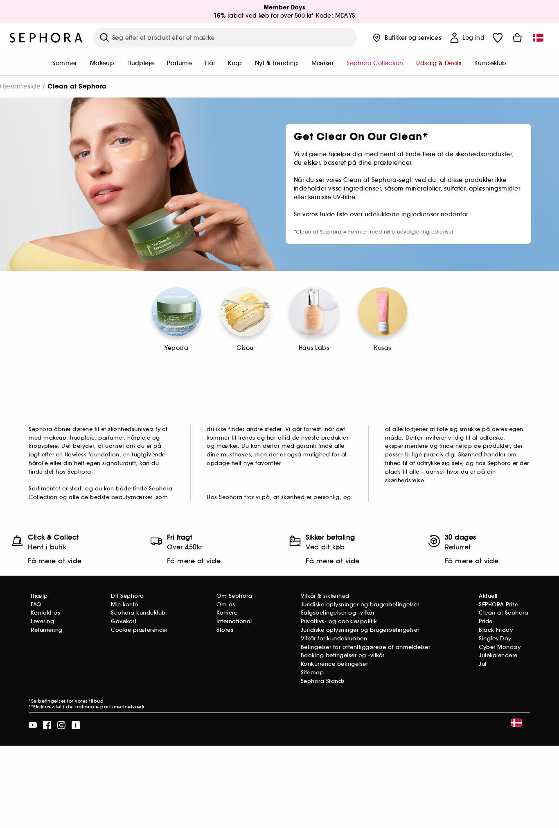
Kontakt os (45, 612)
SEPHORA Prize (498, 604)
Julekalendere (498, 655)
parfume (179, 63)
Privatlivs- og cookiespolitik (339, 621)
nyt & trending (276, 63)
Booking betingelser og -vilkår (343, 655)
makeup (102, 63)
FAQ (36, 604)
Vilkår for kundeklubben (334, 638)
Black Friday (496, 629)
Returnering (47, 629)
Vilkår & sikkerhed (325, 595)
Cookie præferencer (139, 629)
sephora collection (375, 63)
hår (210, 63)
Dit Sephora (127, 595)
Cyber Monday (500, 647)
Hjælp (39, 595)
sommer (64, 63)
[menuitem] (64, 63)
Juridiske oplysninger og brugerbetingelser (360, 604)
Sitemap (312, 672)
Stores (224, 629)
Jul (483, 663)
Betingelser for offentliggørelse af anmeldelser (366, 647)
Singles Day (495, 638)
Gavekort (123, 621)
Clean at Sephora (503, 612)
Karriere (226, 612)
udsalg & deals (438, 63)
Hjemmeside (20, 86)
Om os (225, 604)
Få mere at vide (55, 561)
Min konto (125, 604)
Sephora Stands (323, 681)
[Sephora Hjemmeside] (46, 38)
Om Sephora (234, 595)
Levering (42, 621)
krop (235, 63)
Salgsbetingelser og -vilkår (338, 612)
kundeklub (490, 63)
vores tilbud (89, 701)
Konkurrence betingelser (334, 663)
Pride (486, 621)
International (234, 621)
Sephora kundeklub (138, 612)
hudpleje (140, 63)
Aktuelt (488, 595)
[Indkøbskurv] (517, 37)
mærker (322, 63)
